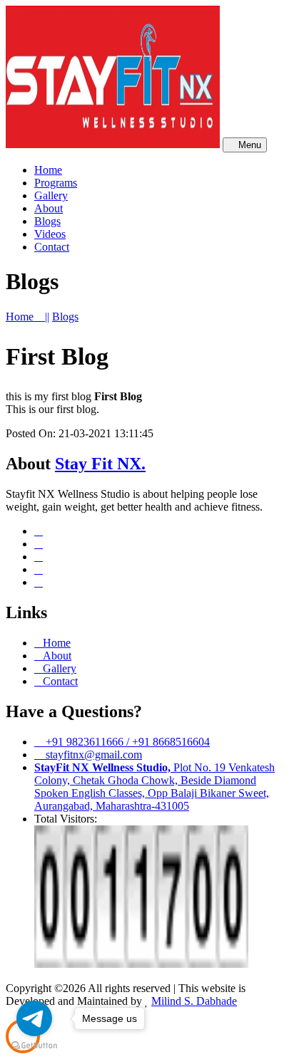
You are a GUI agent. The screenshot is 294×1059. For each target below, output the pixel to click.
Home (57, 643)
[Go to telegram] (34, 1018)
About (57, 656)
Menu (248, 145)
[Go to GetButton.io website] (34, 1045)
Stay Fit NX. (100, 463)
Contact (60, 681)
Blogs (65, 317)
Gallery (59, 668)
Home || (27, 317)
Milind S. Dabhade (194, 1001)
